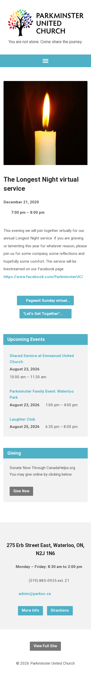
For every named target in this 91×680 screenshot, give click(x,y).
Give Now (21, 491)
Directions (60, 610)
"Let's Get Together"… (43, 313)
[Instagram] (77, 594)
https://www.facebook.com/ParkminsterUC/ (43, 277)
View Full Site (45, 646)
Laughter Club (22, 419)
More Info (30, 610)
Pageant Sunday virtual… (47, 300)
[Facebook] (69, 594)
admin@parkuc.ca (35, 593)
